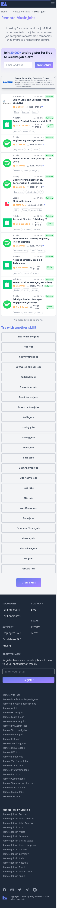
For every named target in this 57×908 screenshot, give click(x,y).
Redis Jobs (28, 417)
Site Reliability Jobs (28, 336)
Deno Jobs (28, 518)
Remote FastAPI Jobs (13, 716)
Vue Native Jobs (28, 477)
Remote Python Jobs (13, 734)
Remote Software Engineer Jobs (19, 703)
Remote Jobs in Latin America (18, 822)
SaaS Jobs (28, 457)
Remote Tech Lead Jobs (15, 730)
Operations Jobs (28, 387)
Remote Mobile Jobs (13, 791)
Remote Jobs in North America (19, 818)
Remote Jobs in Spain (14, 875)
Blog (33, 609)
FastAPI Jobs (28, 568)
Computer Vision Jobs (28, 528)
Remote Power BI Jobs (14, 721)
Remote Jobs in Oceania (15, 836)
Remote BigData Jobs (14, 747)
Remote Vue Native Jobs (15, 761)
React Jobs (28, 447)
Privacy (35, 626)
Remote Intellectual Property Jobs (20, 699)
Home (4, 11)
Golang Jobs (28, 437)
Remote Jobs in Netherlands (17, 871)
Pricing (7, 645)
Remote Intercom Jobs (14, 787)
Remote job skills (21, 11)
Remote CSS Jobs (11, 796)
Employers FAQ (12, 633)
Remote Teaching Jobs (14, 743)
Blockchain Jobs (28, 548)
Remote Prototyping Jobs (16, 769)
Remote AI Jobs (11, 708)
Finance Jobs (28, 538)
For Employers (11, 609)
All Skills (30, 582)
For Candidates (12, 616)
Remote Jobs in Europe (15, 814)
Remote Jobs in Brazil (14, 867)
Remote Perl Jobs (11, 774)
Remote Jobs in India (14, 858)
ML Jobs (28, 558)
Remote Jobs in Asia (13, 827)
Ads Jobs (28, 346)
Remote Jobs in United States (18, 840)
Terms (34, 633)
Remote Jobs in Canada (15, 849)
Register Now (44, 64)
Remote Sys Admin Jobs (15, 725)
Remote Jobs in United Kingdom (19, 845)
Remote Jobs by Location (16, 809)
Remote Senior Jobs (13, 756)
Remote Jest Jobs (11, 738)
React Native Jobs (28, 397)
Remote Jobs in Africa (14, 831)
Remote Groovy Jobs (13, 712)
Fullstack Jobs (28, 376)
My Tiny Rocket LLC (36, 896)
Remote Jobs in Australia (15, 862)
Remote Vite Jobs (11, 694)
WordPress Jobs (28, 508)
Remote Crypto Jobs (13, 765)
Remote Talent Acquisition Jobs (19, 783)
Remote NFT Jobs (11, 752)
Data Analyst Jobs (28, 467)
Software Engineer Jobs (28, 366)
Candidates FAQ (12, 639)
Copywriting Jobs (28, 356)
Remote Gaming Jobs (14, 778)
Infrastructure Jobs (28, 407)
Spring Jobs (28, 427)
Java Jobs (29, 487)
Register (29, 680)
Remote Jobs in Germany (16, 853)
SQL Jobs (28, 497)
